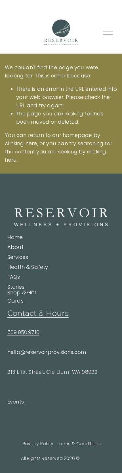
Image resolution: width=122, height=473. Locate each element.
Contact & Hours (38, 313)
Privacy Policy (38, 443)
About (15, 247)
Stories (15, 286)
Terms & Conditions (79, 443)
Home (15, 237)
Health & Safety (27, 267)
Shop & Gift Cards (21, 296)
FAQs (13, 276)
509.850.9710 (23, 332)
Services (17, 257)
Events (15, 401)
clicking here (21, 143)
